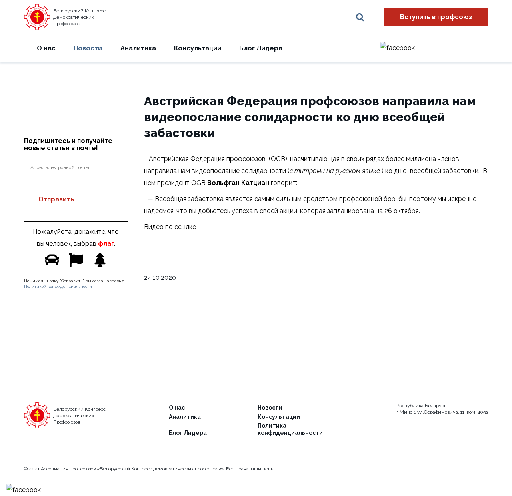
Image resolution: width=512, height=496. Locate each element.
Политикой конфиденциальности (58, 286)
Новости (88, 48)
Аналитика (138, 48)
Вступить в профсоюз (436, 17)
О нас (46, 48)
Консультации (197, 48)
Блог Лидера (260, 48)
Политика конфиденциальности (290, 429)
